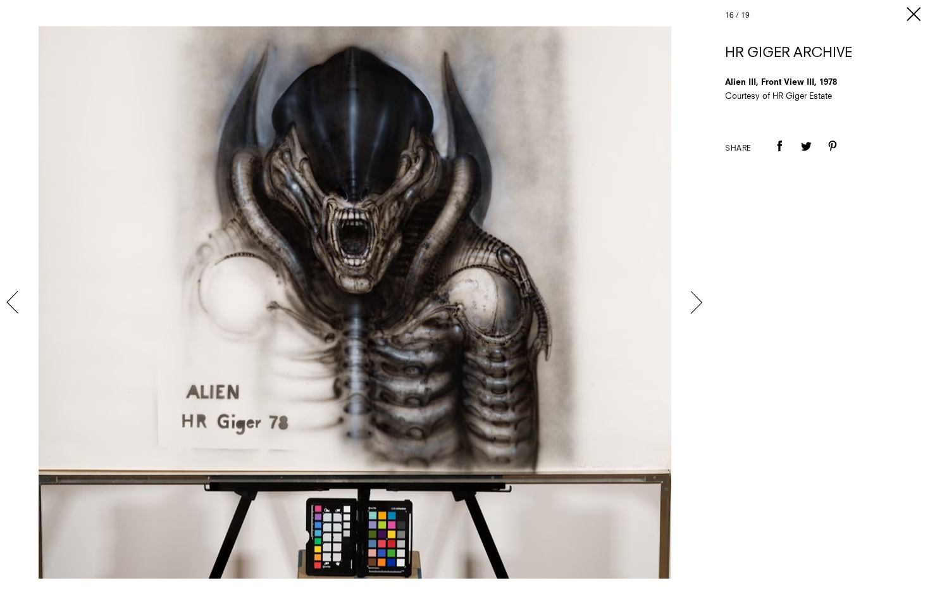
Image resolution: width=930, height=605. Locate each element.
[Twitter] (806, 155)
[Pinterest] (832, 155)
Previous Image (14, 302)
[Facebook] (779, 155)
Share (738, 149)
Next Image (696, 302)
